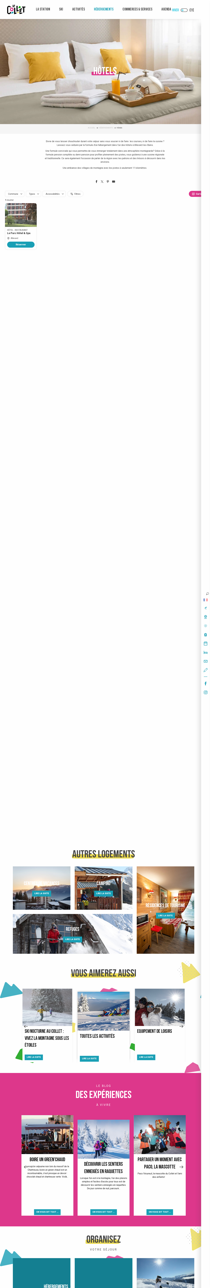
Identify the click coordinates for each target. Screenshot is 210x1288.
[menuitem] (16, 9)
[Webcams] (205, 616)
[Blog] (205, 670)
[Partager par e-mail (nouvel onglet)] (113, 182)
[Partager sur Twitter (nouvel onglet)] (102, 182)
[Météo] (205, 625)
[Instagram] (205, 692)
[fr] (205, 600)
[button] (207, 593)
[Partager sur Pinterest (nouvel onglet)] (107, 182)
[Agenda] (205, 643)
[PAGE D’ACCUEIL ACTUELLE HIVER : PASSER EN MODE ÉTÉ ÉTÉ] (184, 10)
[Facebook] (205, 683)
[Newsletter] (205, 661)
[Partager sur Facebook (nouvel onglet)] (96, 182)
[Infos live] (205, 608)
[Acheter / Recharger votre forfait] (205, 634)
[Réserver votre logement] (205, 652)
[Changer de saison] (185, 10)
